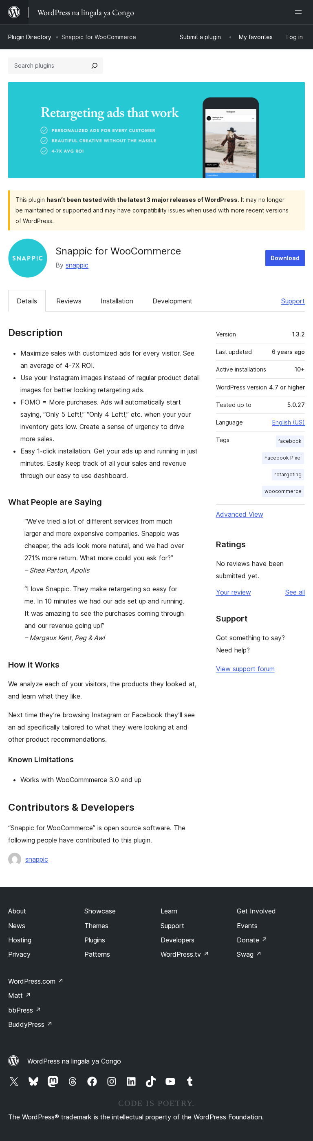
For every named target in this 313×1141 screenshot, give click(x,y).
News (16, 926)
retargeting (288, 474)
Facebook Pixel (283, 458)
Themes (96, 926)
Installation (117, 301)
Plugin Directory (29, 36)
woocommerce (283, 491)
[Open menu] (300, 12)
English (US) (288, 422)
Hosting (19, 940)
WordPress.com (36, 981)
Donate (252, 940)
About (17, 911)
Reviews (69, 301)
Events (247, 926)
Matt (19, 995)
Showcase (100, 911)
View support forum (245, 669)
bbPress (24, 1010)
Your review (233, 592)
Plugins (94, 940)
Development (172, 301)
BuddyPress (30, 1024)
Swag (249, 954)
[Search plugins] (94, 65)
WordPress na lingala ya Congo (74, 1061)
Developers (177, 940)
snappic (77, 265)
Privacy (19, 954)
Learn (169, 911)
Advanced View (239, 514)
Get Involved (256, 911)
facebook (290, 441)
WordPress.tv (185, 954)
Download (285, 257)
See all (295, 592)
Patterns (97, 954)
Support (293, 301)
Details (27, 301)
